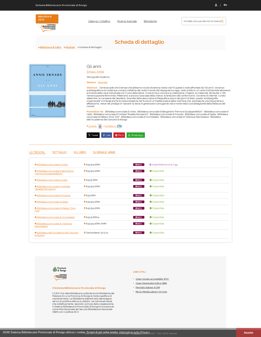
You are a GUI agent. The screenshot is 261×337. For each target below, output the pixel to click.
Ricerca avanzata (127, 21)
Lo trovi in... (37, 152)
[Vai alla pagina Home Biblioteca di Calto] (47, 22)
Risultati (70, 47)
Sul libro (80, 152)
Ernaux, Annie (95, 71)
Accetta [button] (248, 332)
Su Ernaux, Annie (104, 152)
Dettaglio (60, 152)
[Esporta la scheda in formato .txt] (100, 126)
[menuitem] (99, 21)
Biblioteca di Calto (50, 47)
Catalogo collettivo (99, 21)
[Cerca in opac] (222, 21)
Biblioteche (150, 21)
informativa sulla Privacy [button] (134, 332)
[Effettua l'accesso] (215, 5)
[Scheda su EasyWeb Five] (119, 126)
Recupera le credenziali (224, 5)
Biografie (102, 82)
